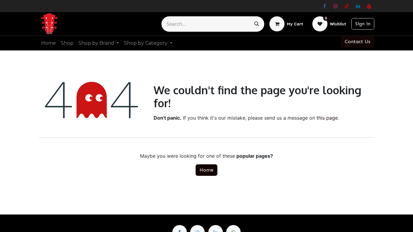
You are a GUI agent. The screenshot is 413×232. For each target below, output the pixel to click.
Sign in (362, 24)
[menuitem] (48, 43)
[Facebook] (324, 6)
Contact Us (357, 41)
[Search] (256, 24)
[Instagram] (335, 6)
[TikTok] (347, 6)
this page (327, 118)
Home (206, 170)
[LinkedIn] (358, 6)
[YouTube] (369, 6)
